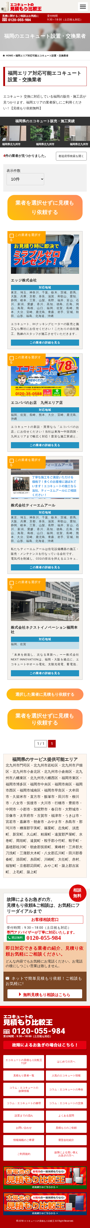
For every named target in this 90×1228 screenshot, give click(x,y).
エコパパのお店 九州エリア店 (37, 403)
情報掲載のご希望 (23, 1140)
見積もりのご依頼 (66, 1127)
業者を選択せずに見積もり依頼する (45, 207)
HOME (9, 55)
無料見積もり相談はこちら (46, 994)
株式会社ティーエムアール (33, 505)
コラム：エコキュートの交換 (66, 1103)
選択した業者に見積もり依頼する (45, 694)
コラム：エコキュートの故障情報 (23, 1089)
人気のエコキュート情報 (66, 1075)
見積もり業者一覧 (23, 1075)
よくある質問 (66, 1115)
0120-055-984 (34, 1032)
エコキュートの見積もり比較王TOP (23, 1062)
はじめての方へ (66, 1061)
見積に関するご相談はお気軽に (20, 18)
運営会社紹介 (66, 1140)
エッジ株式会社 (24, 280)
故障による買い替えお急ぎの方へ (66, 1154)
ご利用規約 (23, 1153)
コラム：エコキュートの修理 (24, 1103)
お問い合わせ (24, 1127)
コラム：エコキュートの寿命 (66, 1089)
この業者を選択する (25, 237)
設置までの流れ (24, 1115)
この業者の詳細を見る (45, 342)
